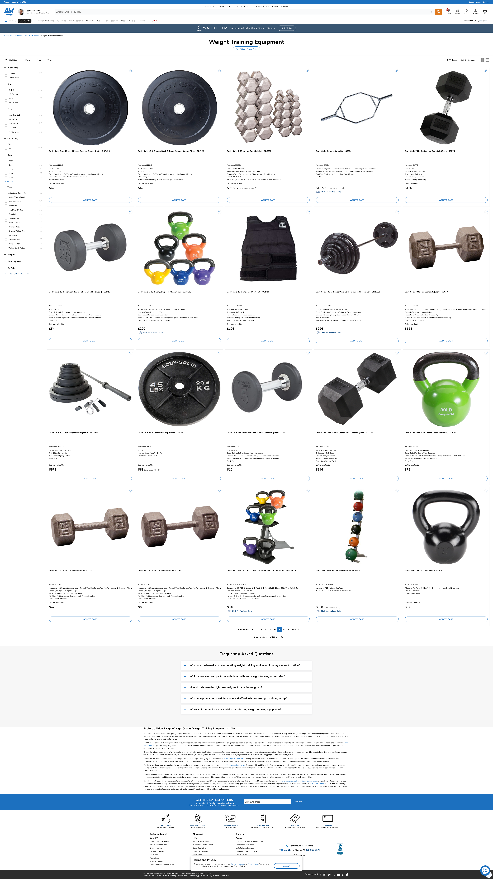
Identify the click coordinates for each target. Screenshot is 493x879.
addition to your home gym (234, 765)
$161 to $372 (13, 127)
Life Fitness (13, 94)
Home (111, 21)
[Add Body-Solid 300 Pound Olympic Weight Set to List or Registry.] (130, 353)
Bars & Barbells (14, 201)
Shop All (12, 21)
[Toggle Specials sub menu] (146, 21)
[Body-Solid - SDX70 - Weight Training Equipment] (446, 248)
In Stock (11, 73)
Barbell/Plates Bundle (17, 197)
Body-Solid (12, 90)
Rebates (275, 6)
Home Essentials (16, 35)
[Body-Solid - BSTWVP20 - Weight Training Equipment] (268, 248)
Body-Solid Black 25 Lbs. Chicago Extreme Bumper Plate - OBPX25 (79, 151)
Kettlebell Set (13, 218)
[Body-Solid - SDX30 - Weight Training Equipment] (179, 526)
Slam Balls (12, 235)
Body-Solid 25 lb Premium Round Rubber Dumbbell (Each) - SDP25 (79, 292)
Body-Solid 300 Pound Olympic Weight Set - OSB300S (74, 432)
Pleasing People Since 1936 (15, 2)
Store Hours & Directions (301, 845)
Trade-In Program (157, 851)
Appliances (61, 21)
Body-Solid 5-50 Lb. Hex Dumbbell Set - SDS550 (249, 151)
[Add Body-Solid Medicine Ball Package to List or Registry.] (397, 490)
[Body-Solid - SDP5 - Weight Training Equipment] (268, 389)
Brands (208, 6)
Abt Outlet (152, 21)
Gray (10, 165)
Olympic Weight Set (16, 231)
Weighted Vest (14, 239)
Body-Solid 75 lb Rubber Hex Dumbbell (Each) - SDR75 (430, 151)
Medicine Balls (14, 222)
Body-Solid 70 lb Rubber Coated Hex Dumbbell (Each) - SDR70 (344, 432)
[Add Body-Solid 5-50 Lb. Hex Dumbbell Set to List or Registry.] (308, 71)
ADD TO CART (90, 200)
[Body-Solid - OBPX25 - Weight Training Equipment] (90, 107)
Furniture (44, 21)
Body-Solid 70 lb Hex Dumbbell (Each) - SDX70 (426, 292)
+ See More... (10, 181)
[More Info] (255, 188)
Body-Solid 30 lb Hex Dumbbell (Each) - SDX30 (159, 570)
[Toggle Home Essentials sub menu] (119, 21)
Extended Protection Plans (246, 851)
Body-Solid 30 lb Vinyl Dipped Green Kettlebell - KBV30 (430, 432)
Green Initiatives (156, 848)
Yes (9, 144)
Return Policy (241, 854)
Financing (284, 6)
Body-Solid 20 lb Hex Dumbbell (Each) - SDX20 (70, 570)
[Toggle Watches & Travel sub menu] (136, 21)
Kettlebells (12, 214)
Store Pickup (13, 77)
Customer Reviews (200, 851)
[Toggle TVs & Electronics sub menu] (84, 21)
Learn (229, 6)
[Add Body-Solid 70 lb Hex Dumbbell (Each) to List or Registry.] (486, 212)
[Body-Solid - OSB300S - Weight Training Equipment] (90, 389)
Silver (10, 173)
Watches (128, 21)
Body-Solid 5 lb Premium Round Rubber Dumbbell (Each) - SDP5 (256, 432)
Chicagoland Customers (159, 841)
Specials (142, 21)
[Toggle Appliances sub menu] (67, 21)
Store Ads (154, 854)
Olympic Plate (14, 227)
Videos (236, 6)
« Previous (243, 629)
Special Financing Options (479, 2)
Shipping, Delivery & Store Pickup (249, 841)
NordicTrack (13, 102)
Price (39, 60)
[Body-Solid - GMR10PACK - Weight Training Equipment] (357, 526)
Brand (27, 60)
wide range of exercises (233, 758)
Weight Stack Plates (16, 248)
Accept (286, 866)
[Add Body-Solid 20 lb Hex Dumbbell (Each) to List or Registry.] (130, 490)
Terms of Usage (237, 864)
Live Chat (287, 850)
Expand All (8, 274)
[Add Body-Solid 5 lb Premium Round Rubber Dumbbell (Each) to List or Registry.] (308, 353)
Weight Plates (14, 244)
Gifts (221, 6)
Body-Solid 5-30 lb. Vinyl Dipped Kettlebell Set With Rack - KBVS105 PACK (261, 570)
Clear (27, 274)
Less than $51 (14, 115)
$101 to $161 (13, 123)
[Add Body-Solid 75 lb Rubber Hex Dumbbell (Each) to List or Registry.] (486, 71)
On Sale (11, 268)
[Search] (438, 12)
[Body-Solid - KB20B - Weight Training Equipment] (446, 526)
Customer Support (158, 834)
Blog (215, 6)
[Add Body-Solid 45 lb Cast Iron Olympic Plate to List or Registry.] (219, 353)
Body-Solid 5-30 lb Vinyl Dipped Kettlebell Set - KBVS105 (164, 292)
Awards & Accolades (201, 841)
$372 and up (13, 132)
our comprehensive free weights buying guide (299, 781)
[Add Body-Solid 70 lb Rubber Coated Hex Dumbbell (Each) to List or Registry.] (397, 353)
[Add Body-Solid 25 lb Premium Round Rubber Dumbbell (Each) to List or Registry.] (130, 212)
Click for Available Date (331, 192)
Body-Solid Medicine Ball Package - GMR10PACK (338, 570)
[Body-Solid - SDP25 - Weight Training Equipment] (90, 248)
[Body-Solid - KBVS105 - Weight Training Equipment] (179, 248)
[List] (487, 60)
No (9, 148)
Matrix (10, 98)
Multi (10, 169)
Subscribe (297, 801)
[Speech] (431, 11)
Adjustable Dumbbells (17, 193)
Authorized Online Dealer (203, 844)
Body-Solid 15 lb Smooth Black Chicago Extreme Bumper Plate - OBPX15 (171, 151)
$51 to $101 (13, 119)
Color (49, 60)
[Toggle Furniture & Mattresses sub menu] (55, 21)
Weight (11, 254)
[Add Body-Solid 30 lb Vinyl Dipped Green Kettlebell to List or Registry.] (486, 353)
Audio (93, 21)
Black (10, 161)
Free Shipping (14, 261)
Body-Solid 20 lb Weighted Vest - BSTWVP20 (248, 292)
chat (480, 21)
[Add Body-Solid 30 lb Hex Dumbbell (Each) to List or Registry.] (219, 490)
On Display (12, 138)
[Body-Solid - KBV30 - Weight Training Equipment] (446, 389)
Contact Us (154, 838)
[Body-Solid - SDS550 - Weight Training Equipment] (268, 107)
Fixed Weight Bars (15, 210)
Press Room (197, 854)
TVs (76, 21)
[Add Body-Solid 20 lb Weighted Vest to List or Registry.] (308, 212)
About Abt (198, 834)
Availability (12, 67)
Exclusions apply (233, 805)
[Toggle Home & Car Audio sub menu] (102, 21)
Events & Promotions (158, 844)
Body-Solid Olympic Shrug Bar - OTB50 (334, 151)
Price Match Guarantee (245, 844)
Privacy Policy (253, 864)
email (487, 21)
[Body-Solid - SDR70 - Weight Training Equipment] (357, 389)
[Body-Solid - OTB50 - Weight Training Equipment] (357, 107)
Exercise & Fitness (32, 35)
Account (239, 838)
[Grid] (483, 60)
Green (10, 178)
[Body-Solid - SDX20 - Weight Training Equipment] (90, 526)
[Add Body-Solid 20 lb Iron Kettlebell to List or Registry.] (486, 490)
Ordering (240, 834)
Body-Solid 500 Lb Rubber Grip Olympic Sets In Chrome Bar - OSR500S (348, 292)
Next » (295, 629)
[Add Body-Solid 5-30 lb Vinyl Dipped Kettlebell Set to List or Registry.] (219, 212)
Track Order (245, 6)
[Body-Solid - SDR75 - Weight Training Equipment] (446, 107)
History (196, 838)
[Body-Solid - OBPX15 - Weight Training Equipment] (179, 107)
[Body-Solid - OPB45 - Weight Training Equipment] (179, 389)
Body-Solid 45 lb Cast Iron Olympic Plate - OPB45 (160, 432)
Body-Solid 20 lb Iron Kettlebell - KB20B (423, 570)
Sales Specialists (199, 848)
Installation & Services (261, 6)
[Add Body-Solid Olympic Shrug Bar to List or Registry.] (397, 71)
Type (9, 187)
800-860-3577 (318, 783)
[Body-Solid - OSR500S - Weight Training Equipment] (357, 248)
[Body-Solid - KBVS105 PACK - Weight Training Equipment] (268, 526)
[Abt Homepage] (9, 12)
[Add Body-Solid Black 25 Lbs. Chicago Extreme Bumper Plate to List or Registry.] (130, 71)
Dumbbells (12, 205)
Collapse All (18, 274)
